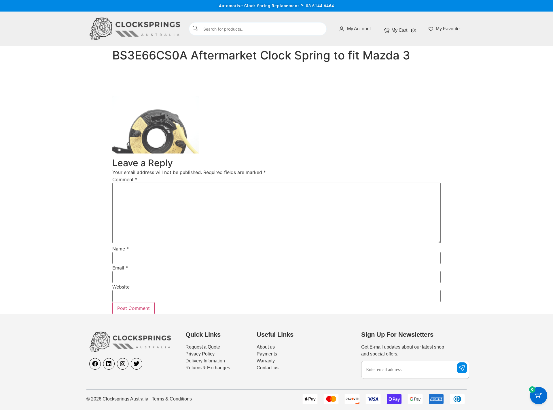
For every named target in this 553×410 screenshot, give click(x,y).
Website (121, 286)
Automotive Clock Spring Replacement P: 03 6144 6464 (276, 5)
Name (120, 248)
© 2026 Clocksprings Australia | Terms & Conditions (139, 398)
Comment (124, 179)
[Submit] (196, 29)
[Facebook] (95, 364)
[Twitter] (136, 364)
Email (120, 267)
